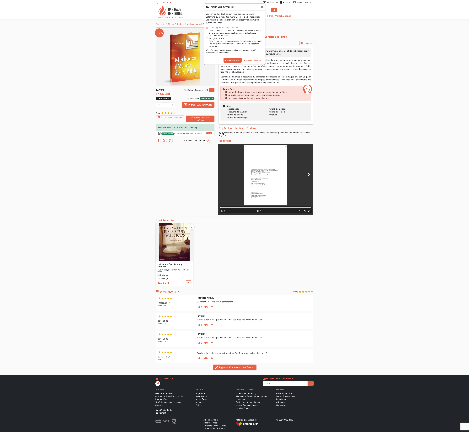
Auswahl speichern (252, 60)
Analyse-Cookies (217, 38)
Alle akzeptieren (232, 60)
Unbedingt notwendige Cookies (223, 27)
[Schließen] (262, 7)
